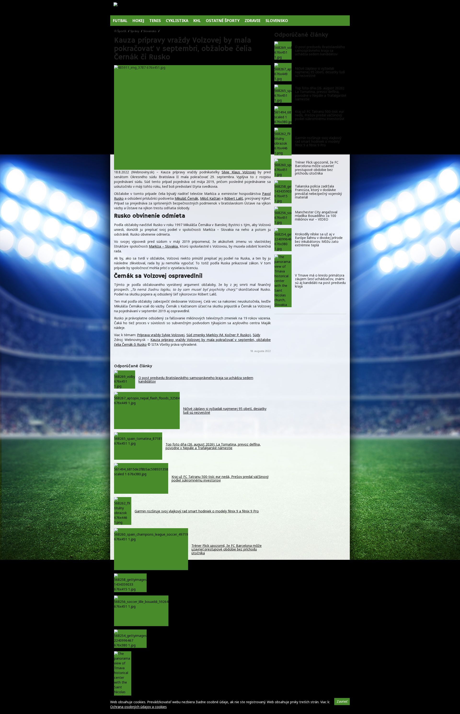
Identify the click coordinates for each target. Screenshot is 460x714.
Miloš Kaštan (210, 198)
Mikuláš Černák (186, 198)
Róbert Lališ (233, 198)
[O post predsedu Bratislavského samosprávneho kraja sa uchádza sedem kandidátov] (283, 50)
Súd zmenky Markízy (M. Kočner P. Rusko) (218, 335)
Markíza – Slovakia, (164, 246)
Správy (134, 31)
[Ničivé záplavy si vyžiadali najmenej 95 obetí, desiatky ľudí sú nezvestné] (283, 72)
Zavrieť (342, 701)
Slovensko (149, 31)
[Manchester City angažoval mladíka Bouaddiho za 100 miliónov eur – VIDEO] (283, 216)
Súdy (256, 335)
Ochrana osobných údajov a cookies (138, 706)
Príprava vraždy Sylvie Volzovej (160, 335)
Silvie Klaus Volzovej (238, 172)
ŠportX (121, 31)
